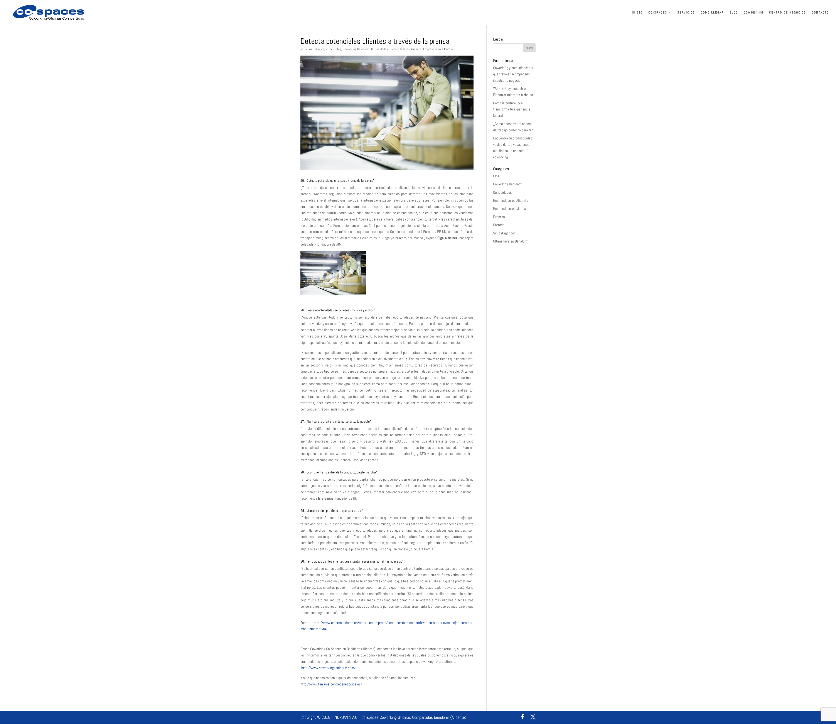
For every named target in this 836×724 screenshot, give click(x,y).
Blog (734, 12)
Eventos (499, 216)
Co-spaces (657, 12)
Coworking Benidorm (356, 49)
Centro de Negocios (787, 12)
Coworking (754, 12)
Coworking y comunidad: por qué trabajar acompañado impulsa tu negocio (513, 74)
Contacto (820, 12)
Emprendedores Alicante (405, 49)
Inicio (637, 12)
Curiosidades (379, 49)
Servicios (686, 12)
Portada (498, 224)
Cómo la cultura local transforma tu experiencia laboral (511, 109)
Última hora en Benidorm (510, 241)
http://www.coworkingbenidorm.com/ (327, 667)
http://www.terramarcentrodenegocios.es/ (331, 684)
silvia (309, 49)
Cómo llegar (712, 12)
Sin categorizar (504, 233)
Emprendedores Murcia (438, 49)
